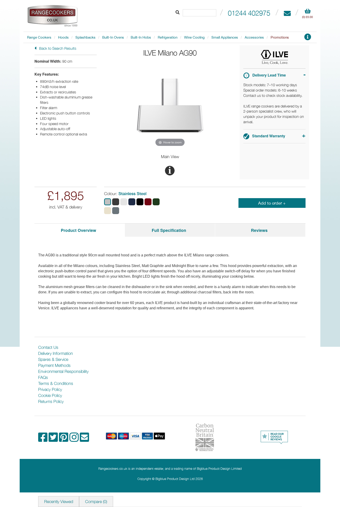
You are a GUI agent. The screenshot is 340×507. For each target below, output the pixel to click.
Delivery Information (55, 353)
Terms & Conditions (55, 383)
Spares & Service (53, 359)
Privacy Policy (50, 389)
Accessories (254, 37)
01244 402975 (249, 13)
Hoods (63, 37)
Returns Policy (51, 401)
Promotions (280, 37)
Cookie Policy (50, 395)
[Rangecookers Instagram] (74, 439)
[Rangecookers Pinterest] (64, 439)
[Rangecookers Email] (84, 439)
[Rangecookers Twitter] (54, 439)
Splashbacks (85, 37)
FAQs (43, 377)
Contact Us (48, 347)
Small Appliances (224, 37)
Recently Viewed (58, 501)
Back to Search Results (57, 48)
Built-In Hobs (141, 37)
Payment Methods (54, 365)
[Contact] (287, 13)
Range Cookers (39, 37)
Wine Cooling (194, 37)
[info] (307, 38)
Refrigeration (167, 37)
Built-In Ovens (113, 37)
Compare (96, 501)
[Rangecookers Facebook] (43, 439)
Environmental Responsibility (63, 371)
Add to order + (272, 203)
